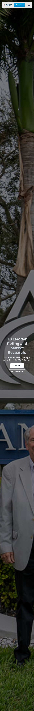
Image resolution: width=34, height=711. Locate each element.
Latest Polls (17, 366)
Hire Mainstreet (17, 372)
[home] (8, 5)
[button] (28, 5)
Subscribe (19, 5)
